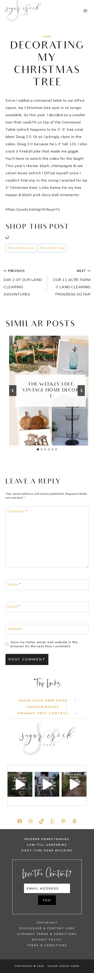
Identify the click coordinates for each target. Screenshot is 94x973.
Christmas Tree (52, 248)
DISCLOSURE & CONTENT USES (47, 928)
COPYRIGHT (47, 922)
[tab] (38, 449)
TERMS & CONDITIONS (47, 945)
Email (13, 606)
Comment (17, 511)
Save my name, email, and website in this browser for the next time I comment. (44, 644)
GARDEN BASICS (43, 707)
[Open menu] (85, 10)
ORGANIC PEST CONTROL (42, 713)
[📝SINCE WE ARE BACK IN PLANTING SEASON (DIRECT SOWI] (74, 784)
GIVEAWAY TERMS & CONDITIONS (47, 934)
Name (14, 584)
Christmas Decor (21, 248)
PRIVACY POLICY (47, 939)
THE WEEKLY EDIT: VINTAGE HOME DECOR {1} (50, 390)
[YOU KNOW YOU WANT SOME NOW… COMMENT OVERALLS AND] (20, 784)
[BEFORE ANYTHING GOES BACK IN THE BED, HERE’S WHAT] (47, 784)
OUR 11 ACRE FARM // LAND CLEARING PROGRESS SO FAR (71, 282)
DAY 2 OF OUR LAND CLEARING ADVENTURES (23, 282)
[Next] (81, 390)
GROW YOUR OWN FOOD (43, 700)
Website (15, 628)
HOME (47, 36)
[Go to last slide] (12, 390)
